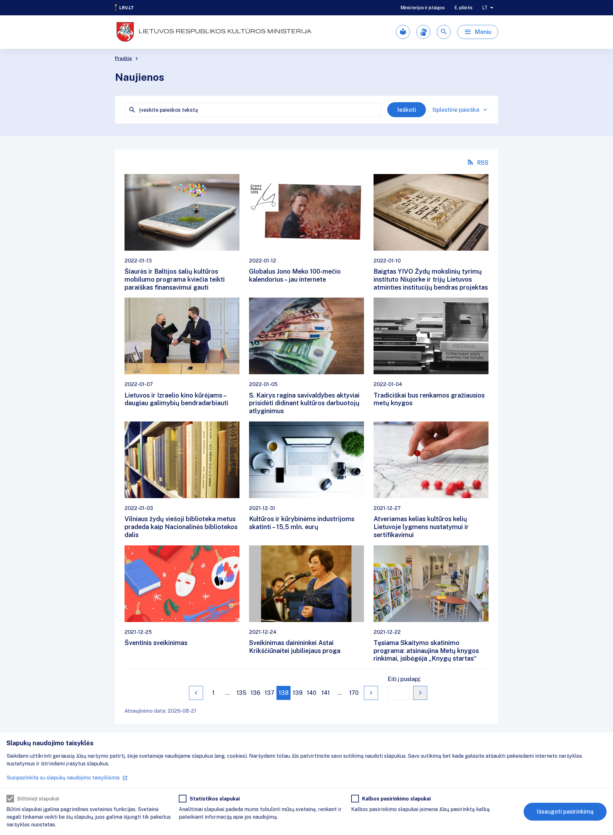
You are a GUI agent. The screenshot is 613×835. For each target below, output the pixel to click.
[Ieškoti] (444, 32)
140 (311, 692)
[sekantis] (371, 693)
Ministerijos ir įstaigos (422, 7)
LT (485, 7)
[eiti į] (420, 693)
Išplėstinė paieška (455, 109)
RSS (482, 162)
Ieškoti (406, 109)
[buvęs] (196, 693)
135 (241, 692)
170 (354, 692)
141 (326, 692)
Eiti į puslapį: (404, 679)
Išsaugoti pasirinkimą (565, 811)
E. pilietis (463, 7)
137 (269, 692)
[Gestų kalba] (423, 32)
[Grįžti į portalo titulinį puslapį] (124, 7)
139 (298, 692)
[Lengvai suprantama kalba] (403, 32)
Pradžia (123, 58)
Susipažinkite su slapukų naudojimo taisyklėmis (63, 778)
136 (256, 692)
